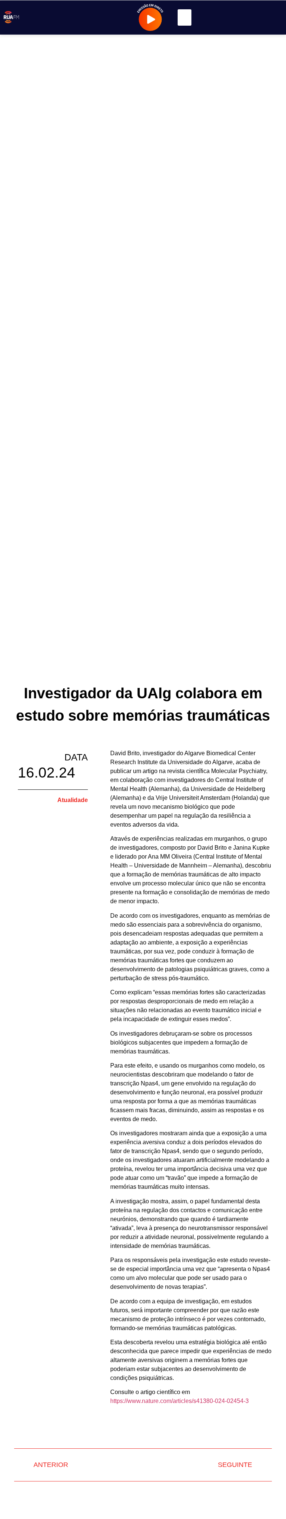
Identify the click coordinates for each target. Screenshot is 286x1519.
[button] (185, 17)
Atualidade (72, 800)
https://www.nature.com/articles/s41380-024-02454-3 (179, 1401)
